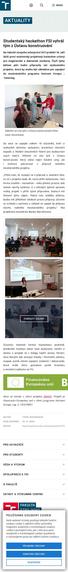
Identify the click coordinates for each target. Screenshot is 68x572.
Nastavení (34, 562)
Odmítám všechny (34, 554)
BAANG (47, 396)
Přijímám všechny (34, 546)
